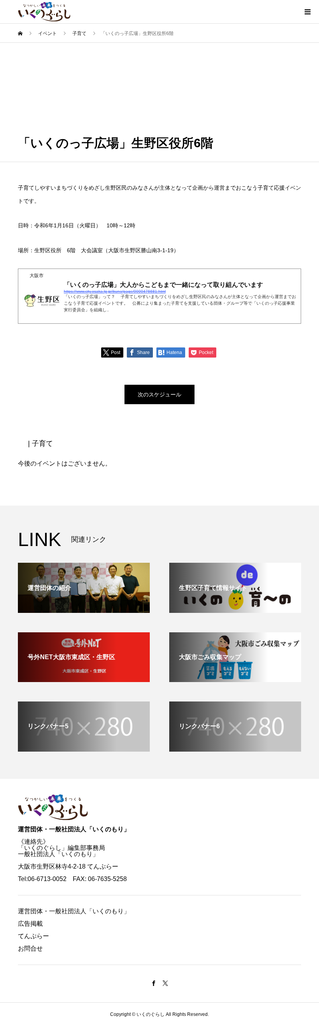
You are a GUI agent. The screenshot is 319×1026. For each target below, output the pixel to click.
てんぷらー (33, 936)
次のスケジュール (159, 394)
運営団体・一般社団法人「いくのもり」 (74, 829)
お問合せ (30, 948)
